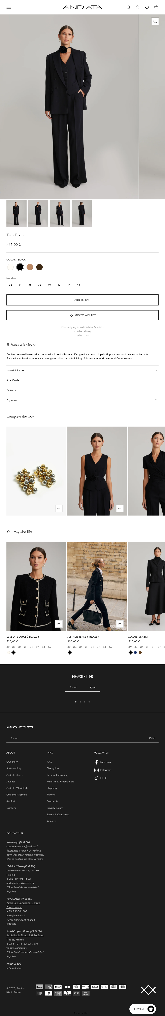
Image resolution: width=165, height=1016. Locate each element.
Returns (51, 794)
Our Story (12, 761)
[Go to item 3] (60, 213)
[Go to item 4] (82, 213)
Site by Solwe (13, 992)
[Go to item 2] (38, 213)
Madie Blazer (138, 636)
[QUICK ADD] (59, 508)
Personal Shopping (57, 774)
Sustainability (13, 768)
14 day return (83, 335)
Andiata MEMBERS (17, 787)
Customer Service (16, 794)
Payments (52, 801)
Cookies (51, 820)
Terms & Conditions (58, 814)
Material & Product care (60, 781)
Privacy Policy (55, 807)
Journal (10, 781)
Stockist (10, 801)
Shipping (52, 787)
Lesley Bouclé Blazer (22, 636)
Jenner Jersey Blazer (83, 636)
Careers (11, 807)
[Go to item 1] (16, 213)
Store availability (21, 345)
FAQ (49, 761)
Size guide (53, 768)
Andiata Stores (14, 774)
